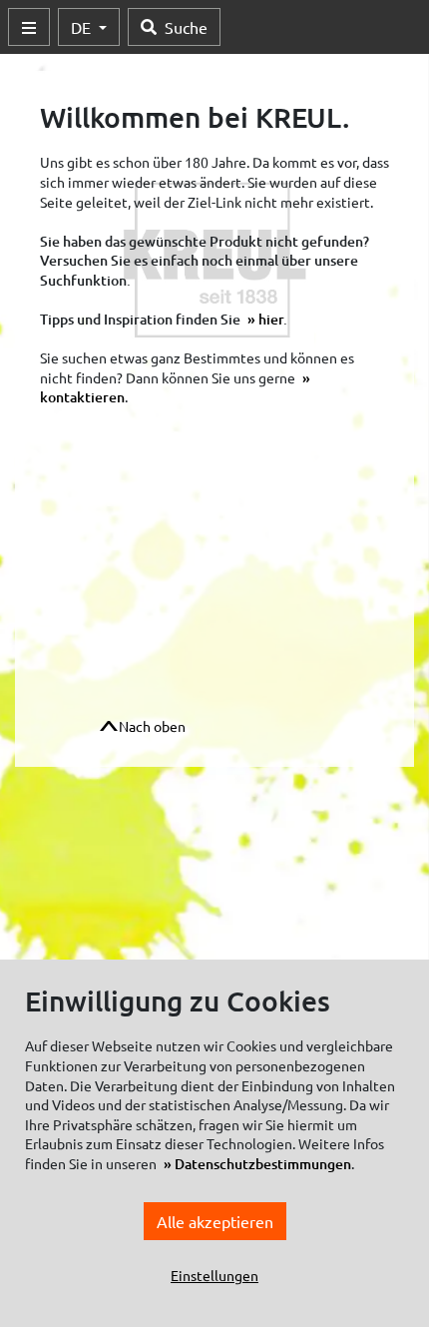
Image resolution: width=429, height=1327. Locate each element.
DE (83, 27)
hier (270, 319)
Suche (186, 27)
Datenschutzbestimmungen (263, 1163)
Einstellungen (214, 1275)
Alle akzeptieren (215, 1221)
